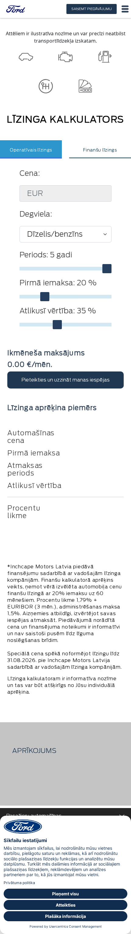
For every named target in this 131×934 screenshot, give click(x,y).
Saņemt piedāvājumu (91, 9)
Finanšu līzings (100, 150)
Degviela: (35, 214)
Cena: (29, 173)
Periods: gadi (45, 255)
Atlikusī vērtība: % (57, 311)
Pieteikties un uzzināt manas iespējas (65, 380)
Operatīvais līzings (31, 150)
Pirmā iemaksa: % (58, 283)
